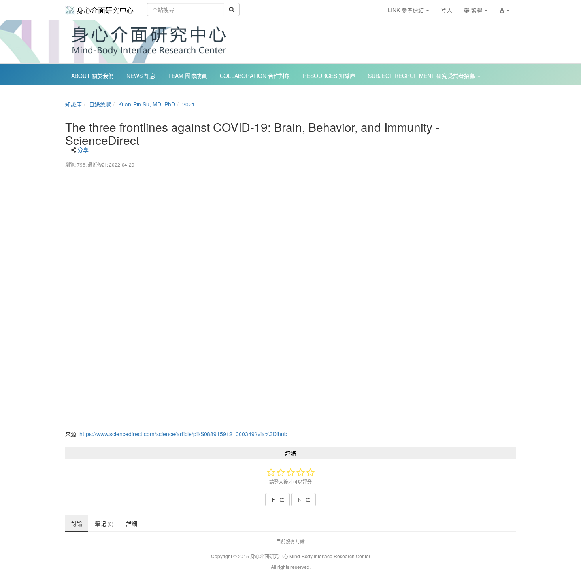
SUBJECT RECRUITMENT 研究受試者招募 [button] (422, 76)
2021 (188, 104)
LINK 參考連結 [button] (406, 10)
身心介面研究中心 (105, 10)
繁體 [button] (477, 10)
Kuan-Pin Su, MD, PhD (146, 104)
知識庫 (73, 104)
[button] (505, 10)
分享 (83, 150)
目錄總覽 (100, 104)
